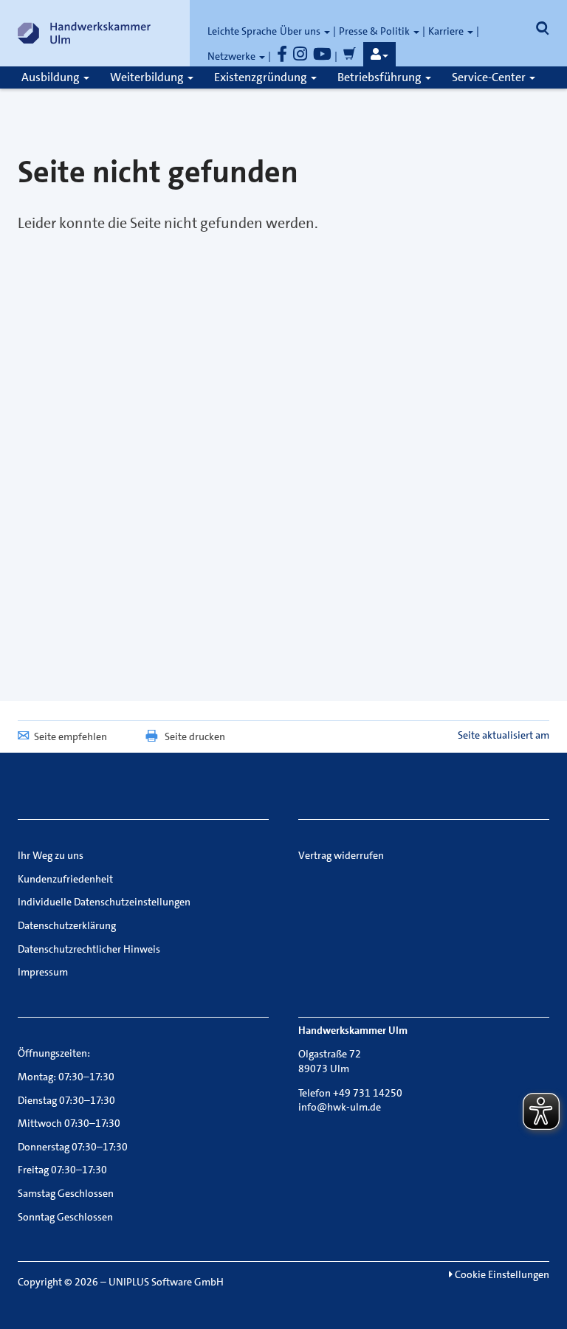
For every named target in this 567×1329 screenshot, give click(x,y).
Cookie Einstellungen (501, 1274)
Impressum (43, 971)
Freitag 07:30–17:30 (62, 1169)
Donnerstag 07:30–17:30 (73, 1146)
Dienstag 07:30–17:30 (66, 1100)
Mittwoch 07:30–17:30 (69, 1123)
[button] (379, 54)
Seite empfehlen (70, 736)
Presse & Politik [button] (375, 31)
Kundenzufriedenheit (65, 879)
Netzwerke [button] (232, 56)
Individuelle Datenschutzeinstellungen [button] (104, 901)
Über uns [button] (301, 31)
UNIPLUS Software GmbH (166, 1281)
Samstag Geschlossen (66, 1193)
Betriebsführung (380, 77)
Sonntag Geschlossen (65, 1216)
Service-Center (490, 77)
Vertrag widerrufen (341, 855)
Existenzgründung (261, 77)
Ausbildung (51, 77)
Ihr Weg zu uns (50, 855)
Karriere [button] (447, 31)
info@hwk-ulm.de (339, 1107)
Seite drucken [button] (195, 736)
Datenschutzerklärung (67, 925)
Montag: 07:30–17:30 (66, 1076)
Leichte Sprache (242, 31)
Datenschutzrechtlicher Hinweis (89, 949)
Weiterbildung (148, 77)
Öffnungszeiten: (54, 1053)
